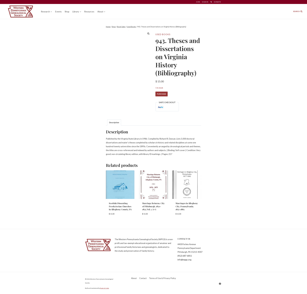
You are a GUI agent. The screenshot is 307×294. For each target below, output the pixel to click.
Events (58, 11)
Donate (217, 2)
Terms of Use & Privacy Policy (162, 278)
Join (198, 2)
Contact (143, 278)
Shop (67, 11)
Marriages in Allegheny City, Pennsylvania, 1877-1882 (187, 206)
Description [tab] (114, 122)
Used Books (162, 34)
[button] (148, 33)
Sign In (205, 2)
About (134, 278)
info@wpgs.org (184, 259)
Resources (89, 11)
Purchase (161, 94)
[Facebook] (220, 284)
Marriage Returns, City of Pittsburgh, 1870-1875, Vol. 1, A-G (153, 206)
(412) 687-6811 (184, 256)
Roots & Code (104, 288)
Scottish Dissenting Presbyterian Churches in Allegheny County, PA (120, 206)
